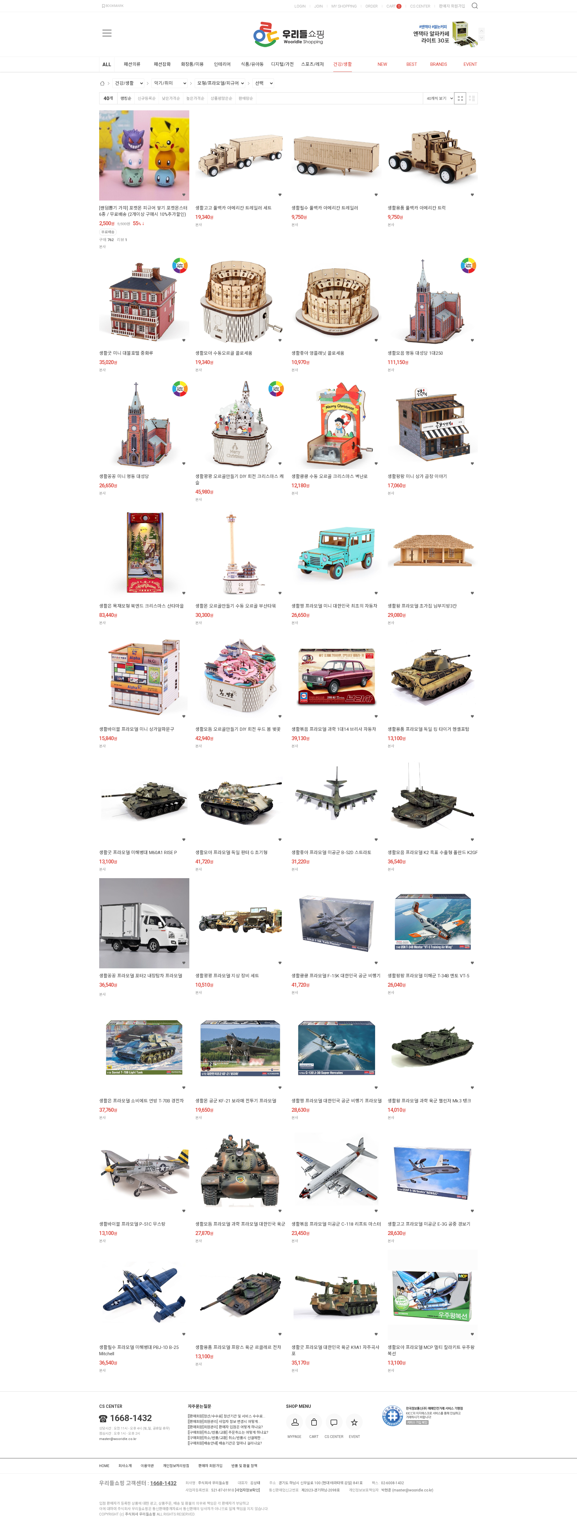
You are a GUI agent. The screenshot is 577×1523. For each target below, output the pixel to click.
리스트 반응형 (472, 98)
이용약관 (147, 1466)
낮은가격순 (171, 98)
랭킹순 (126, 98)
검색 (475, 6)
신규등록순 (147, 98)
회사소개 (125, 1466)
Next (481, 31)
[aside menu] (106, 33)
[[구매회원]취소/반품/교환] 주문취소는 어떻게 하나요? (228, 1432)
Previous (481, 38)
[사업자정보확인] (247, 1490)
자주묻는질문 (199, 1406)
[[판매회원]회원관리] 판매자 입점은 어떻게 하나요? (225, 1427)
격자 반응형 (460, 98)
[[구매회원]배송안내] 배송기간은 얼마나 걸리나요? (225, 1443)
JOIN (318, 6)
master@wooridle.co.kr (117, 1439)
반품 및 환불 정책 (244, 1466)
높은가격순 (195, 98)
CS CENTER (420, 6)
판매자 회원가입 (452, 6)
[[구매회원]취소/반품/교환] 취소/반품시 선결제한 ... (226, 1438)
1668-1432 (131, 1418)
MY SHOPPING (344, 6)
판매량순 (246, 98)
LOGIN (300, 6)
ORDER (371, 6)
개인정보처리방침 (176, 1466)
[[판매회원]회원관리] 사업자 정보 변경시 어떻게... (224, 1422)
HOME (104, 1466)
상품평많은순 (221, 98)
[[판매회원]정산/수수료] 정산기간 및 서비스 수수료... (226, 1416)
